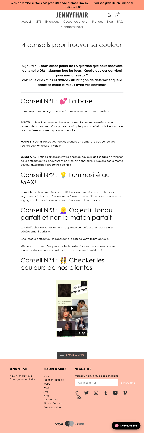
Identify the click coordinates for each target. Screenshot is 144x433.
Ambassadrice (52, 407)
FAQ (46, 387)
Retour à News (75, 355)
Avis (46, 391)
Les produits (50, 399)
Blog (46, 395)
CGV (46, 375)
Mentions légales (54, 379)
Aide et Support (53, 403)
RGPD (47, 383)
